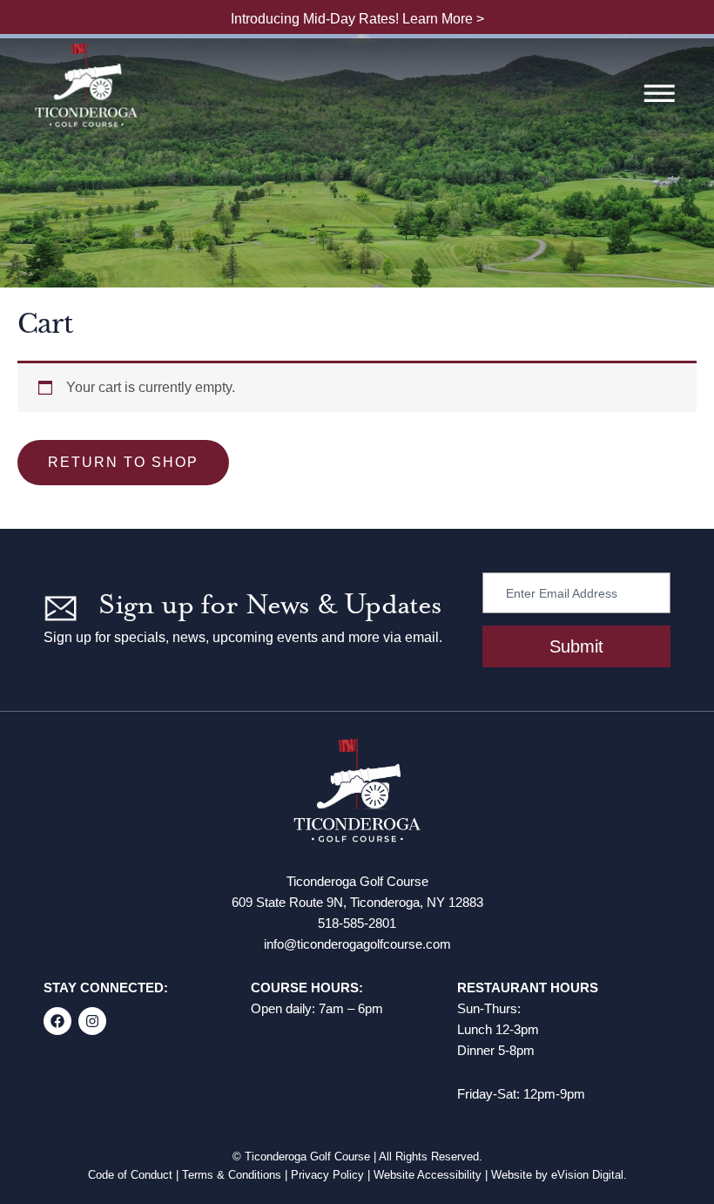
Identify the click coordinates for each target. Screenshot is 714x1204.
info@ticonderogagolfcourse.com (357, 944)
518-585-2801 (357, 923)
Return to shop (123, 462)
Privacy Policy (327, 1174)
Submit (576, 646)
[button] (659, 96)
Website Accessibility (428, 1174)
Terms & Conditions (231, 1174)
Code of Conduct (130, 1174)
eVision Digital (587, 1174)
